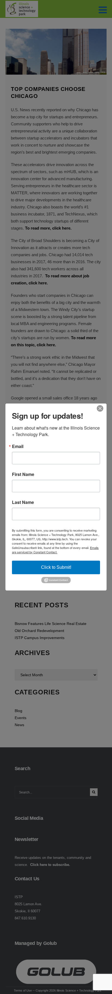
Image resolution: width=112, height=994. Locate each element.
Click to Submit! (56, 567)
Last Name (23, 502)
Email (17, 446)
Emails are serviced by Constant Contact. (55, 549)
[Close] (101, 408)
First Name (23, 474)
